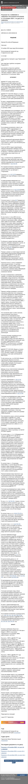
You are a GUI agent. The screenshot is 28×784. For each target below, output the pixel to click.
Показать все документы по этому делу (14, 761)
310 (7, 615)
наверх (22, 775)
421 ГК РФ (13, 174)
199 (6, 621)
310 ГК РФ (20, 393)
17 (16, 554)
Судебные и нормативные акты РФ (11, 2)
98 (1, 621)
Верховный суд (6, 5)
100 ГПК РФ (17, 524)
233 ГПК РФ (14, 163)
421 (10, 615)
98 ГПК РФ (11, 501)
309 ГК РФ (18, 379)
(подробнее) (17, 732)
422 (12, 615)
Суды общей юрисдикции (8, 7)
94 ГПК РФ (19, 513)
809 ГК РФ (19, 615)
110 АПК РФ (15, 577)
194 (4, 621)
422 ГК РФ (17, 189)
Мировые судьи (21, 7)
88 (15, 513)
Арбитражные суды (17, 5)
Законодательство (6, 9)
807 (16, 200)
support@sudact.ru (10, 777)
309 (5, 615)
